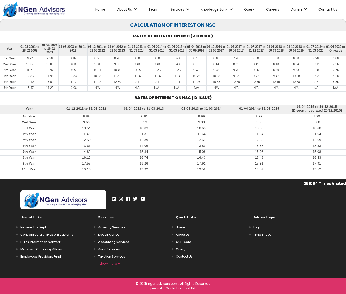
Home (100, 9)
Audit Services (109, 249)
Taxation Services (111, 256)
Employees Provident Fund (40, 256)
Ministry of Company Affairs (41, 249)
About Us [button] (125, 9)
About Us (182, 234)
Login (257, 227)
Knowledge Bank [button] (214, 9)
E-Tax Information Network (40, 242)
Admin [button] (297, 9)
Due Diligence (108, 234)
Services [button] (177, 9)
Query (249, 9)
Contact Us (327, 9)
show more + (110, 263)
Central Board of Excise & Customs (46, 234)
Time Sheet (262, 234)
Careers (272, 9)
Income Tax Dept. (33, 227)
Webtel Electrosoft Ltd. (181, 288)
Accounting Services (113, 242)
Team (153, 9)
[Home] (43, 9)
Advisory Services (111, 227)
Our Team (183, 242)
